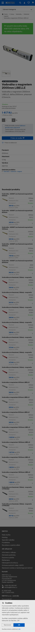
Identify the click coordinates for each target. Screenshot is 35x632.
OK (19, 625)
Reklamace (6, 560)
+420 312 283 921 (10, 585)
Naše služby (6, 535)
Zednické (26, 14)
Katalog (4, 537)
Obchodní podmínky (9, 555)
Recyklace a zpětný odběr (11, 545)
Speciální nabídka (8, 540)
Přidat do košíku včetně (15, 128)
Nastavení (7, 625)
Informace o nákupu (9, 552)
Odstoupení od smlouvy (10, 563)
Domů (6, 14)
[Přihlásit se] (24, 3)
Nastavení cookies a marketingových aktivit (17, 568)
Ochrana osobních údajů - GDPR (13, 565)
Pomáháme (6, 542)
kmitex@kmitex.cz (10, 587)
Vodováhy (19, 14)
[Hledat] (20, 3)
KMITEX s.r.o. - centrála (10, 596)
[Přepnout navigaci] (3, 3)
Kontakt (5, 571)
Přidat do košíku (17, 138)
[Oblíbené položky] (29, 3)
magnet (6, 16)
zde (19, 629)
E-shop (12, 14)
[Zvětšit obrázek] (17, 53)
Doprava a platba (8, 557)
